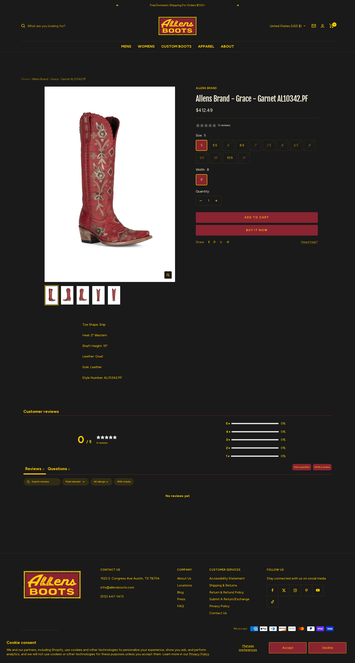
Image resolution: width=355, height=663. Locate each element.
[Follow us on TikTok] (272, 601)
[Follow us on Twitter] (283, 590)
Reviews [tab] (34, 468)
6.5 (242, 145)
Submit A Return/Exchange (229, 599)
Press (181, 599)
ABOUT (227, 46)
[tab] (59, 469)
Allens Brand (206, 88)
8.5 (296, 145)
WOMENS (146, 46)
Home (25, 79)
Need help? (309, 242)
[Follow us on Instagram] (295, 590)
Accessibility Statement (227, 578)
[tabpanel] (177, 510)
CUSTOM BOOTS (176, 46)
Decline (327, 648)
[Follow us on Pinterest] (306, 590)
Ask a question (302, 467)
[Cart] (331, 26)
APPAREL (206, 46)
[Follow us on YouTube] (317, 590)
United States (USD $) (286, 26)
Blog (180, 592)
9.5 (202, 158)
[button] (256, 423)
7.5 (269, 145)
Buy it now (257, 230)
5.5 (215, 145)
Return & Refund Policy (226, 592)
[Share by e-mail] (227, 242)
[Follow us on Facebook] (272, 590)
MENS (126, 46)
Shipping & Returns (223, 585)
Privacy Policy (199, 654)
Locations (184, 585)
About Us (184, 578)
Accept (287, 648)
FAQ (180, 606)
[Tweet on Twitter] (221, 242)
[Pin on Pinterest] (214, 242)
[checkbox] (124, 482)
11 (244, 158)
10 (215, 158)
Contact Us (218, 613)
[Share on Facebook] (209, 242)
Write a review (322, 467)
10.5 (230, 158)
